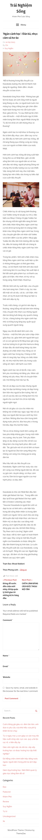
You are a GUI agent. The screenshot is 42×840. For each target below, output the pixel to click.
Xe (4, 821)
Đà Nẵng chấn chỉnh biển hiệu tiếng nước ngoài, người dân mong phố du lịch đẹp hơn (20, 762)
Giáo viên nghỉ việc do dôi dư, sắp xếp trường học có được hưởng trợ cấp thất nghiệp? (20, 750)
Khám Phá (7, 797)
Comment (8, 620)
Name (6, 656)
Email (6, 666)
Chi (6, 45)
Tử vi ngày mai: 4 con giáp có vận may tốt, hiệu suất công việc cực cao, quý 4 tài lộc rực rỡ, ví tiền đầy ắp (21, 739)
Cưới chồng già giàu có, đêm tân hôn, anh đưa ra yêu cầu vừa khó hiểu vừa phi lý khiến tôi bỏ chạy (20, 727)
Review (6, 801)
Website (6, 677)
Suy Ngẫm (9, 48)
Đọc (4, 787)
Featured (6, 792)
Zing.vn (23, 570)
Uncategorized (9, 816)
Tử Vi (5, 811)
